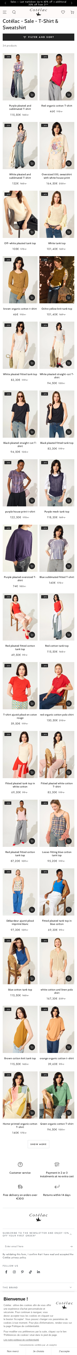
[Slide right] (71, 3)
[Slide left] (6, 3)
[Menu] (4, 12)
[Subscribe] (72, 1246)
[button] (14, 12)
